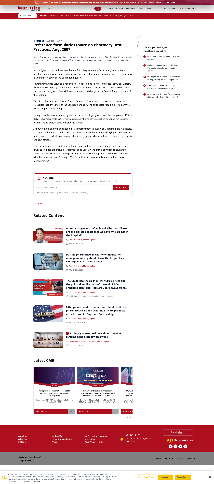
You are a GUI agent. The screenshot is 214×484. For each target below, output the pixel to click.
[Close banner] (211, 3)
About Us (22, 436)
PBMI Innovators (64, 16)
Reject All (165, 477)
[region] (107, 477)
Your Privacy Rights (94, 442)
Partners (141, 8)
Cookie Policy (36, 481)
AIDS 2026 (52, 16)
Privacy (55, 442)
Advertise (22, 439)
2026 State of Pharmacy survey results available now (90, 16)
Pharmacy (38, 203)
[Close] (210, 477)
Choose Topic (25, 15)
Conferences (130, 8)
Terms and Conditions (62, 439)
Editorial (22, 442)
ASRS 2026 (114, 16)
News (111, 8)
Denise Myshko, (75, 341)
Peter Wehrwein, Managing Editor (83, 240)
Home (158, 458)
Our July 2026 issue (126, 16)
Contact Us (57, 436)
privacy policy (83, 193)
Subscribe (120, 187)
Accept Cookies (183, 477)
